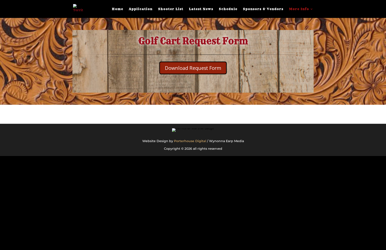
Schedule (228, 9)
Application (141, 9)
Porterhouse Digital (190, 141)
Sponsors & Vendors (263, 9)
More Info (299, 9)
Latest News (201, 9)
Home (117, 9)
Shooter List (170, 9)
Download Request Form (193, 67)
